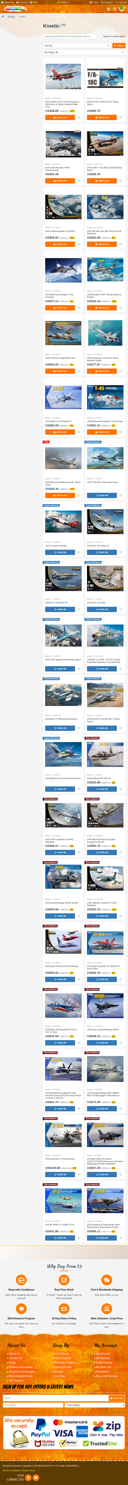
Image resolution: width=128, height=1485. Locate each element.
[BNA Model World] (15, 9)
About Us (9, 2)
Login (96, 2)
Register (108, 2)
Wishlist (123, 2)
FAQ (35, 2)
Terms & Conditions (11, 1470)
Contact (24, 2)
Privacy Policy (28, 1470)
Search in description (114, 36)
